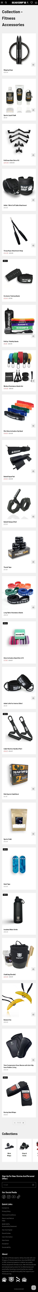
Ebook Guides (6, 1233)
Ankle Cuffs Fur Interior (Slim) (13, 703)
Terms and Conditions (9, 1215)
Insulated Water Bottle (11, 929)
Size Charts (5, 1240)
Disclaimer (5, 1244)
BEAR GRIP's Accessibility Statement (9, 1225)
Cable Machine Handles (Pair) (13, 749)
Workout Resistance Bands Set (13, 386)
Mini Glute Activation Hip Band (13, 431)
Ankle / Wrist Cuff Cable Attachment (15, 205)
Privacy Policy (6, 1211)
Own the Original (7, 1230)
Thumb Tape (7, 567)
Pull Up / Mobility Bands (11, 341)
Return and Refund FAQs (8, 1219)
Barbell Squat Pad (9, 476)
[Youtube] (13, 1197)
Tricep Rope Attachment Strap (13, 251)
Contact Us (5, 1208)
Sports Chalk (8, 839)
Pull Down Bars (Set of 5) (11, 160)
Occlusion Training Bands (12, 296)
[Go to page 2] (23, 1123)
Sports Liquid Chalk (10, 115)
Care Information (7, 1237)
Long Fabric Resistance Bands (13, 613)
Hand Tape (7, 884)
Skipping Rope (8, 70)
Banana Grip (7, 1020)
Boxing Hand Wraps (10, 1112)
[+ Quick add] (33, 64)
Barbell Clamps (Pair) (10, 522)
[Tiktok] (18, 1196)
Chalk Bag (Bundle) (10, 974)
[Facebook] (4, 1196)
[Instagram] (8, 1196)
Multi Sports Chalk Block (11, 794)
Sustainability (6, 1247)
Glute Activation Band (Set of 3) (14, 658)
